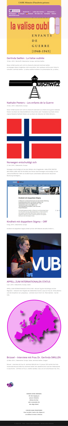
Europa (32, 61)
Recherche (26, 12)
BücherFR (18, 61)
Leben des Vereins (38, 12)
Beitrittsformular (14, 15)
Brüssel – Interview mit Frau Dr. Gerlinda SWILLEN (34, 357)
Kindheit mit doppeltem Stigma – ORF (27, 221)
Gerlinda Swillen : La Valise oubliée (25, 58)
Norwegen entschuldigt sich (22, 162)
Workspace (12, 13)
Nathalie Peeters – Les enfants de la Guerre (30, 102)
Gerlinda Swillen (39, 61)
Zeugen (45, 360)
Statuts (54, 13)
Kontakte (47, 13)
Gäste (29, 285)
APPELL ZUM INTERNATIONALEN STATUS (28, 281)
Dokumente (51, 12)
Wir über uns (39, 13)
